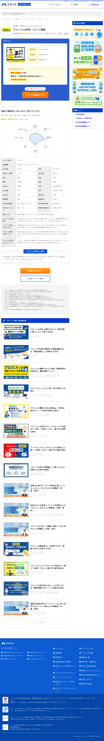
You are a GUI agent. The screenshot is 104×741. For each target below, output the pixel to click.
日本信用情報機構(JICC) (83, 122)
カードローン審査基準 (44, 592)
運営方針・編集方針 (88, 662)
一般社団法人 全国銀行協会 (83, 118)
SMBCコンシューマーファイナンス (24, 19)
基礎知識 (58, 653)
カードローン (8, 19)
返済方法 (40, 395)
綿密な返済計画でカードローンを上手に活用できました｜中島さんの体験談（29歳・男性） (48, 606)
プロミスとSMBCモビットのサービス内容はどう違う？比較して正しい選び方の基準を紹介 (48, 429)
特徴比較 (58, 657)
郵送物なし (41, 553)
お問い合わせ (86, 679)
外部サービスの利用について (65, 667)
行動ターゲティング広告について (65, 683)
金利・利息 (41, 613)
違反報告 (66, 264)
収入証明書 (34, 474)
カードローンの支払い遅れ (55, 514)
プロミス (39, 19)
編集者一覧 (85, 657)
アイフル (40, 454)
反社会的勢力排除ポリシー (91, 675)
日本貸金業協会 (80, 114)
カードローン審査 (43, 415)
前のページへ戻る (36, 278)
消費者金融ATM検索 (63, 662)
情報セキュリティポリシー (91, 670)
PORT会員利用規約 (88, 666)
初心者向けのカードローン (37, 659)
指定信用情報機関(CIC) (82, 126)
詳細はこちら (34, 271)
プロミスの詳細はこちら (35, 95)
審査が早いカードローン (36, 655)
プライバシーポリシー (63, 677)
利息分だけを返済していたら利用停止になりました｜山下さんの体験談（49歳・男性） (48, 507)
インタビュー (34, 495)
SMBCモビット (35, 436)
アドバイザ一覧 (87, 648)
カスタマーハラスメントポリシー (65, 689)
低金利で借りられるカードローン (13, 652)
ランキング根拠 (87, 653)
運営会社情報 (86, 684)
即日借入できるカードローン (38, 652)
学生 (39, 336)
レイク (40, 572)
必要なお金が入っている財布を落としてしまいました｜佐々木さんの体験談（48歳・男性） (48, 488)
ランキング (59, 648)
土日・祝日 (56, 375)
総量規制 (55, 592)
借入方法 (48, 395)
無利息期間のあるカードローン (12, 655)
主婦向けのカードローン (10, 659)
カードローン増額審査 (44, 375)
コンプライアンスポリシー (65, 673)
